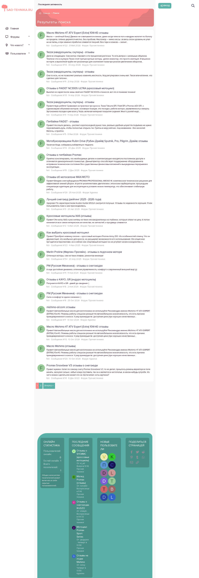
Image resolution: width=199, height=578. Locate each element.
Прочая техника (96, 46)
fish (48, 46)
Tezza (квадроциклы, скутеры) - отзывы (70, 52)
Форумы (14, 37)
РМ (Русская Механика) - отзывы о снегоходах (74, 266)
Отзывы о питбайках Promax (63, 155)
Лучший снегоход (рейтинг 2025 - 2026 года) (73, 199)
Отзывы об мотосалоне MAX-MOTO (68, 177)
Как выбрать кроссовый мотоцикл (67, 232)
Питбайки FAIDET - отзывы (62, 121)
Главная (14, 28)
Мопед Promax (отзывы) (81, 479)
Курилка (94, 193)
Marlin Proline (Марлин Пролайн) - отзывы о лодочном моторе (84, 252)
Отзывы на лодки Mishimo (82, 558)
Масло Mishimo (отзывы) (61, 346)
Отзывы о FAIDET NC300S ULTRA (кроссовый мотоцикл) (80, 88)
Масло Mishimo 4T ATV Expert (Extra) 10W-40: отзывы (77, 33)
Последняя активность (50, 4)
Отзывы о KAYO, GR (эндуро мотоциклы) (71, 279)
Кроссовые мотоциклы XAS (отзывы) (68, 216)
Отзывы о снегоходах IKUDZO (83, 505)
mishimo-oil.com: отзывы (60, 307)
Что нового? (16, 45)
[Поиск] (193, 6)
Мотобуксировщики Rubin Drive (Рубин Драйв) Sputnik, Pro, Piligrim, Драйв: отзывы (97, 141)
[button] (29, 36)
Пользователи (18, 54)
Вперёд (48, 386)
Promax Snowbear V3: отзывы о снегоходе (72, 365)
